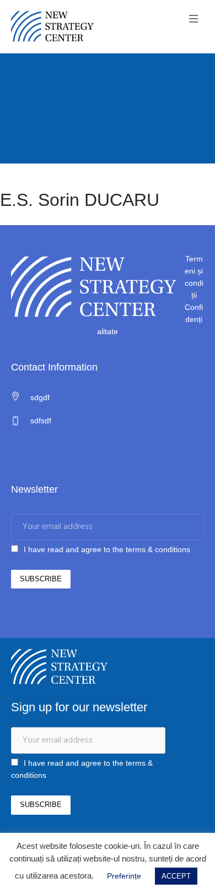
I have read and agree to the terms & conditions (107, 549)
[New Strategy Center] (52, 26)
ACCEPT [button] (176, 876)
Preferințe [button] (124, 875)
